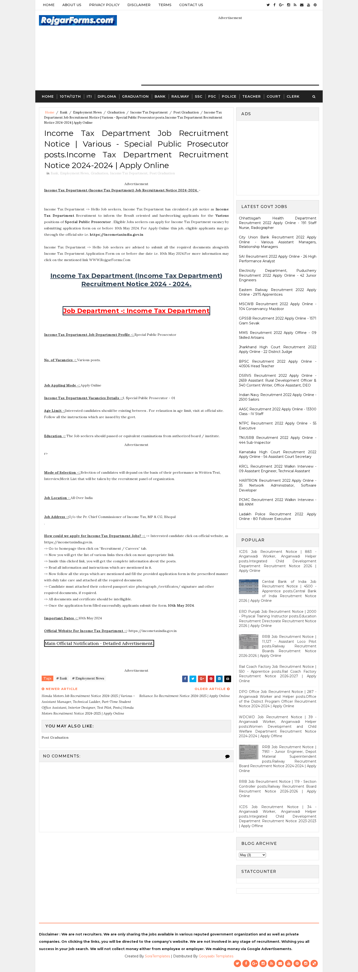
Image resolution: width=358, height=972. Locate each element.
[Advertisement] (280, 157)
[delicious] (314, 963)
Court (274, 96)
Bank (160, 96)
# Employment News (88, 678)
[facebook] (274, 5)
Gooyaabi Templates (216, 956)
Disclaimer (139, 5)
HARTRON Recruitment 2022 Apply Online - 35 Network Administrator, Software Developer (277, 485)
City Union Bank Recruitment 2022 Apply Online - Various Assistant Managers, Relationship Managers (277, 242)
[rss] (295, 5)
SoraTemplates (157, 956)
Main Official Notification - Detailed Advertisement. (99, 643)
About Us (71, 5)
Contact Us (191, 5)
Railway (180, 96)
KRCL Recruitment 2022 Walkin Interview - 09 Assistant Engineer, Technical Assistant (277, 468)
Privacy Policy (104, 5)
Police (229, 96)
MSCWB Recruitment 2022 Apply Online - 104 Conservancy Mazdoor (277, 306)
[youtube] (308, 5)
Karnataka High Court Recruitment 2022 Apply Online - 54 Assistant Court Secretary (277, 454)
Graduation (135, 96)
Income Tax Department (149, 112)
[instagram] (288, 5)
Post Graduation (186, 112)
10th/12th (70, 96)
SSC (198, 96)
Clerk (293, 96)
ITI (89, 96)
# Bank (61, 678)
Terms (164, 5)
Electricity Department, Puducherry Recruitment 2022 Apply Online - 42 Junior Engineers (277, 275)
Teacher (251, 96)
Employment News (87, 112)
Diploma (107, 96)
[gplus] (281, 5)
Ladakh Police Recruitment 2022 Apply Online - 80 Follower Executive (277, 516)
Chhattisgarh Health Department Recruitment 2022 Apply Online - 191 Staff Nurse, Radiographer (277, 223)
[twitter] (268, 5)
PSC (212, 96)
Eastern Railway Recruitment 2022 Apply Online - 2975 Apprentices (277, 292)
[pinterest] (315, 5)
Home (49, 5)
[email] (302, 5)
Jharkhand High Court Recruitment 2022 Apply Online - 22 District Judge (277, 349)
